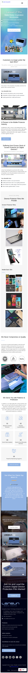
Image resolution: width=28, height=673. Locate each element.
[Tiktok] (17, 657)
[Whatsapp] (20, 657)
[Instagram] (6, 657)
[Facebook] (3, 657)
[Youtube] (10, 657)
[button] (22, 3)
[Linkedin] (13, 657)
